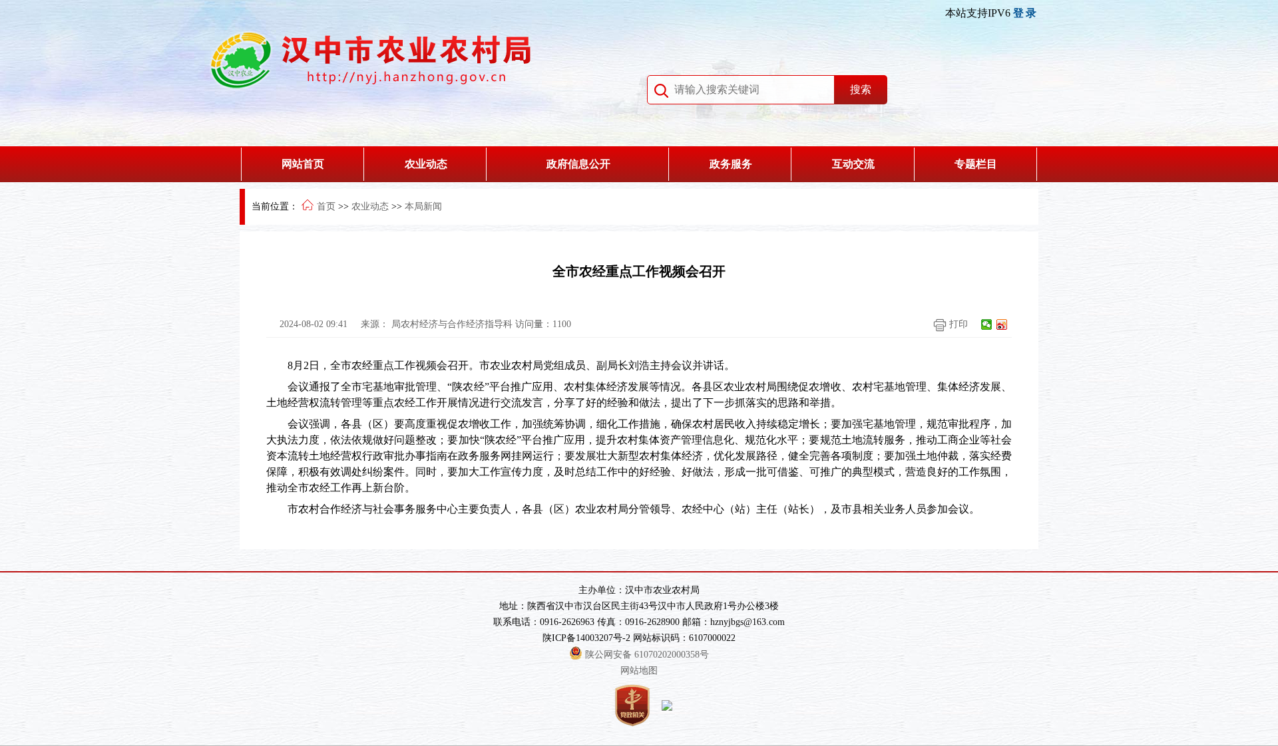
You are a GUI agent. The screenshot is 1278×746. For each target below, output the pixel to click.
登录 (1025, 13)
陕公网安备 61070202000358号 (647, 655)
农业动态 (426, 164)
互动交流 (853, 164)
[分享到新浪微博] (1002, 324)
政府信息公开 (578, 164)
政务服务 (731, 164)
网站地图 (639, 671)
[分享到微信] (986, 324)
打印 (957, 324)
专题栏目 (976, 164)
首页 (326, 206)
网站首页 (303, 164)
